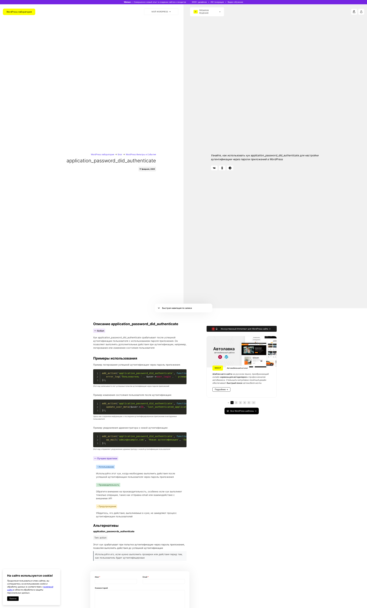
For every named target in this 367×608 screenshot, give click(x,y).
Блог (120, 154)
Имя (97, 577)
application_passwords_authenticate (113, 531)
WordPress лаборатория (102, 154)
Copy (182, 372)
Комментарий (101, 588)
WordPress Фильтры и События (141, 154)
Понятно (12, 599)
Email (146, 577)
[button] (214, 168)
